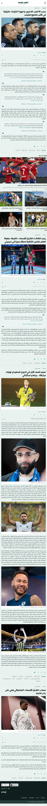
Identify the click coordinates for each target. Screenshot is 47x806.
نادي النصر (21, 676)
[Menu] (45, 3)
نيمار (13, 678)
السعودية (18, 150)
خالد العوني (40, 411)
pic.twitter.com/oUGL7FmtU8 (37, 320)
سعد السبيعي (40, 735)
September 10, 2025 (25, 80)
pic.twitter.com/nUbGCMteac (37, 100)
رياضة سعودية (36, 8)
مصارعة (30, 363)
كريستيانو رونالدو (6, 678)
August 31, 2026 (26, 324)
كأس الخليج (24, 150)
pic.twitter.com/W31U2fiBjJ (15, 77)
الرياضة (44, 8)
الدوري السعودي (28, 676)
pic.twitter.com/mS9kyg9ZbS (25, 127)
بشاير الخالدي (39, 279)
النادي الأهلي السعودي (35, 678)
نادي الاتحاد (26, 678)
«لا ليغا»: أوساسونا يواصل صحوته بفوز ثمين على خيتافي (32, 185)
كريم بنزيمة (19, 678)
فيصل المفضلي (40, 52)
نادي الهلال (14, 676)
